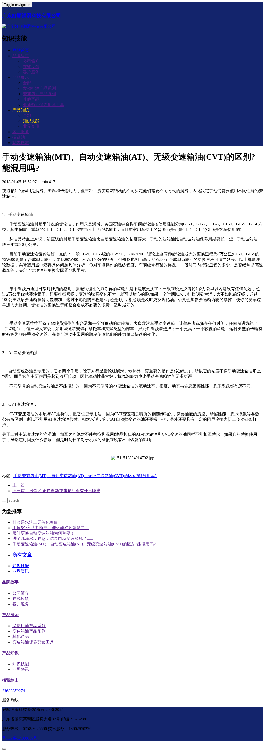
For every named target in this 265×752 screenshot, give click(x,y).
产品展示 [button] (20, 77)
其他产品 (31, 99)
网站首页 (20, 50)
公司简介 (31, 61)
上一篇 (21, 485)
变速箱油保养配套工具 (43, 104)
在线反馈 (31, 66)
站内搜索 (20, 142)
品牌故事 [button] (20, 56)
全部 (27, 83)
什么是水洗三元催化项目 (35, 522)
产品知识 (10, 653)
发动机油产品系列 (39, 88)
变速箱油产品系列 (39, 94)
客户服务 (31, 72)
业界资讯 (31, 126)
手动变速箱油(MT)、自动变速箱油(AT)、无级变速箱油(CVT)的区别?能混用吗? (85, 475)
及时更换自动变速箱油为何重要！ (43, 533)
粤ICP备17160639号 (20, 738)
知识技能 (31, 121)
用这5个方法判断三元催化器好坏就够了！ (50, 527)
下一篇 (56, 490)
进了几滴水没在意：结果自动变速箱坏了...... (52, 538)
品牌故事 (10, 582)
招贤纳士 (20, 137)
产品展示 (10, 615)
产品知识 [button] (20, 110)
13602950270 (13, 691)
